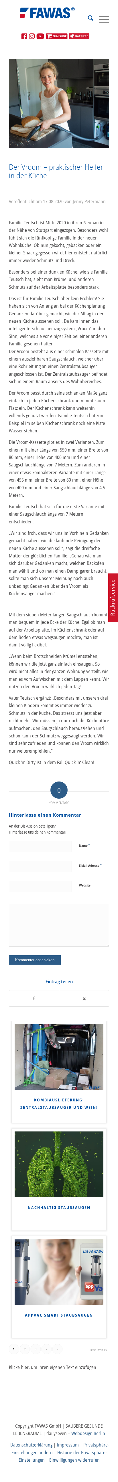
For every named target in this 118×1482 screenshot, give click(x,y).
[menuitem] (87, 18)
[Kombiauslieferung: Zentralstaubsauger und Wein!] (59, 1057)
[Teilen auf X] (84, 998)
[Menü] (101, 18)
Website (85, 885)
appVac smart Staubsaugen (59, 1315)
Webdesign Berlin (88, 1433)
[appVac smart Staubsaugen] (59, 1272)
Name (84, 845)
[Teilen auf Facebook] (34, 998)
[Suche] (87, 18)
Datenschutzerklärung (31, 1445)
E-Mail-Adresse (90, 865)
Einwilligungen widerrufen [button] (74, 1460)
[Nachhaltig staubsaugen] (59, 1164)
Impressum (68, 1445)
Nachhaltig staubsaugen (59, 1207)
